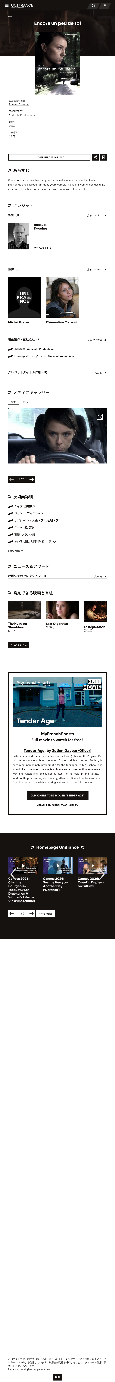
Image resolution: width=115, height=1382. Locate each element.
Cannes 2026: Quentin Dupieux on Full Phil (91, 882)
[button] (100, 417)
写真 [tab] (13, 402)
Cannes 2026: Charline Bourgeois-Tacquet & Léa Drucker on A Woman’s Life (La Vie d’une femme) (21, 890)
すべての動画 (45, 913)
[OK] (57, 1377)
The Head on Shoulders (17, 625)
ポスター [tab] (26, 402)
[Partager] (95, 157)
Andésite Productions (22, 115)
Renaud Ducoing (19, 104)
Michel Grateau (19, 322)
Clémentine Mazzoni (61, 322)
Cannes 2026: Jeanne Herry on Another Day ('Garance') (55, 884)
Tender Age (34, 750)
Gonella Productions (61, 356)
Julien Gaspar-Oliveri (71, 750)
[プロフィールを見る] (105, 6)
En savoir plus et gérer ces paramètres (29, 1369)
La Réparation (94, 627)
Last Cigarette (57, 624)
